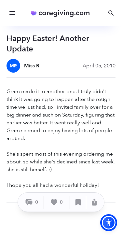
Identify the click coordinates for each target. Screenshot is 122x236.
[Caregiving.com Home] (62, 13)
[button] (108, 222)
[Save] (78, 202)
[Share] (94, 202)
